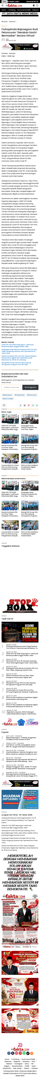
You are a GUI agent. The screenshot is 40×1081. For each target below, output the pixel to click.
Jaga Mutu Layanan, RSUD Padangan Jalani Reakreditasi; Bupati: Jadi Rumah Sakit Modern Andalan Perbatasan (21, 713)
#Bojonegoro (7, 395)
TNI (32, 1064)
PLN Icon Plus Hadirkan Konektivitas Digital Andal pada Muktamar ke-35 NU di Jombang (22, 705)
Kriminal (35, 1068)
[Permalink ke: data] (3, 40)
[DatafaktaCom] (13, 5)
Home (7, 1059)
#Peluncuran (32, 395)
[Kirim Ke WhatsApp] (36, 405)
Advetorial (7, 1068)
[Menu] (3, 5)
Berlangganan (30, 387)
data (7, 39)
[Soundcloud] (31, 1053)
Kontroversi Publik (28, 1059)
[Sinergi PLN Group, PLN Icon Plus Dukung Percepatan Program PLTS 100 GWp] (29, 439)
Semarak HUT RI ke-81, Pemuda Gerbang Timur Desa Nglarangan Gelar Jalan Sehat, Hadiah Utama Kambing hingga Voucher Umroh (22, 662)
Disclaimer (14, 1073)
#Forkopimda (19, 395)
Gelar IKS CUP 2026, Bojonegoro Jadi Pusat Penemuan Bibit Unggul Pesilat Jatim (18, 345)
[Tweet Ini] (24, 405)
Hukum (26, 1068)
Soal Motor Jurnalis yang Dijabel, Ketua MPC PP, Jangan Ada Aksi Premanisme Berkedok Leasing (20, 746)
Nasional (4, 26)
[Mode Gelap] (34, 5)
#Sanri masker (8, 399)
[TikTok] (28, 1053)
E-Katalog (15, 1059)
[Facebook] (9, 1053)
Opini (33, 1066)
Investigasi (18, 1064)
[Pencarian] (37, 5)
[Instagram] (16, 1053)
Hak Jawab (17, 1068)
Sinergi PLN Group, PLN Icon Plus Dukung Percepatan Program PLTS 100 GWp (16, 363)
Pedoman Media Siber (28, 1071)
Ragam (7, 1066)
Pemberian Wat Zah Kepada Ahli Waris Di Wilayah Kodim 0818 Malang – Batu (21, 760)
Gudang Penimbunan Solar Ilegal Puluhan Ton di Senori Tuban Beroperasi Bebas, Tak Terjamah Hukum (22, 647)
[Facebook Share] (20, 405)
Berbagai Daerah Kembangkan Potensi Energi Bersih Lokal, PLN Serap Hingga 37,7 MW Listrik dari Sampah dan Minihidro (21, 775)
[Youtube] (20, 1053)
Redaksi (6, 1073)
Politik (27, 1066)
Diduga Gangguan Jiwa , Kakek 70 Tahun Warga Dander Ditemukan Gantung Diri (21, 768)
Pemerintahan (17, 1066)
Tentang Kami (8, 1071)
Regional (17, 1061)
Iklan (17, 1071)
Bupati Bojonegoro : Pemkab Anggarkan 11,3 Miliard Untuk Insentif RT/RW (21, 738)
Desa (27, 1064)
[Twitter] (12, 1053)
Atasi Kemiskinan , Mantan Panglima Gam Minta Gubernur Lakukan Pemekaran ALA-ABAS (21, 753)
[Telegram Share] (32, 405)
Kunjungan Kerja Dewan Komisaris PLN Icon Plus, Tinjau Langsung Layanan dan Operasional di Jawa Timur (19, 351)
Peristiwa (26, 1061)
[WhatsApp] (24, 1053)
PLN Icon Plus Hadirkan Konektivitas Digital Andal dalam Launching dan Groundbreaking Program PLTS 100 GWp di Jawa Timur (29, 467)
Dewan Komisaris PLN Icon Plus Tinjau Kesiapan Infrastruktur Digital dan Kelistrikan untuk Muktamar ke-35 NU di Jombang (19, 358)
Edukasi (9, 1064)
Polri (33, 1061)
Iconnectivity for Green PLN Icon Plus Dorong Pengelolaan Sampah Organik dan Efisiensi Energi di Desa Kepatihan (10, 467)
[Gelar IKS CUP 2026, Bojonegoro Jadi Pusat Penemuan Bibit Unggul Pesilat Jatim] (10, 419)
